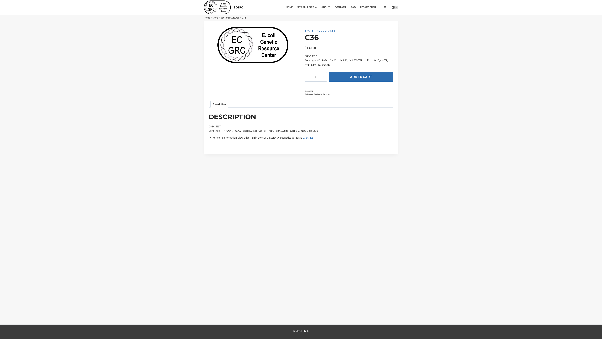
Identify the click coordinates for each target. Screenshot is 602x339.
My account (368, 7)
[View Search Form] (385, 7)
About (325, 7)
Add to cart (361, 77)
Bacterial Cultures (320, 30)
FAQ (353, 7)
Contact (340, 7)
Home (289, 7)
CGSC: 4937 (309, 137)
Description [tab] (219, 104)
